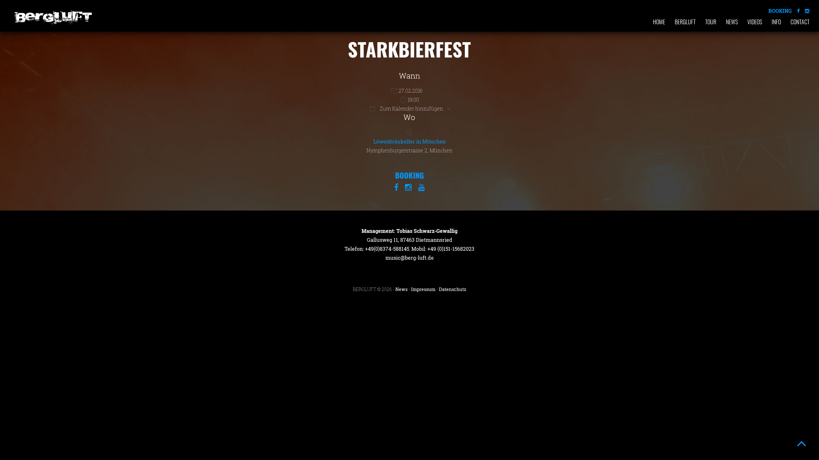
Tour (710, 22)
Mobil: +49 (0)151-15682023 (442, 248)
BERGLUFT (685, 22)
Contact (800, 22)
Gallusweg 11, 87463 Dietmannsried (409, 239)
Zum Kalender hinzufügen (410, 108)
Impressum (423, 289)
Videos (754, 22)
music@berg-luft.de (410, 257)
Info (776, 22)
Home (659, 22)
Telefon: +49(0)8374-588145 (377, 248)
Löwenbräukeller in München (409, 141)
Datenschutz (452, 289)
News (732, 22)
